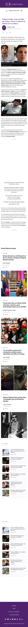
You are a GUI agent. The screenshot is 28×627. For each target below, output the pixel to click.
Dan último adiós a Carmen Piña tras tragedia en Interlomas (18, 491)
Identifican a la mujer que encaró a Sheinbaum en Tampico (16, 483)
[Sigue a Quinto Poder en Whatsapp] (5, 619)
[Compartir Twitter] (6, 32)
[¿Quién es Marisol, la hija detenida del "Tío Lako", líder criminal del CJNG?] (5, 468)
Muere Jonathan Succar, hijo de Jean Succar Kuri (18, 474)
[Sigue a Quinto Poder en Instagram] (12, 619)
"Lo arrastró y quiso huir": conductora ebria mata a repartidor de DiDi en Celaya (13, 352)
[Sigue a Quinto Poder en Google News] (21, 619)
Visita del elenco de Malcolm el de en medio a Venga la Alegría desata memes (14, 258)
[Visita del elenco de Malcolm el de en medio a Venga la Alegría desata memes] (14, 284)
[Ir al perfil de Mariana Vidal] (4, 27)
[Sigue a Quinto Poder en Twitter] (10, 619)
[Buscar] (6, 10)
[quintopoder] (14, 4)
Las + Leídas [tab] (5, 443)
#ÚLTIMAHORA (8, 182)
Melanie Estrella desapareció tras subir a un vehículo (17, 458)
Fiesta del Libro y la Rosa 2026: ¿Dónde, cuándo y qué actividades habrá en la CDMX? (14, 305)
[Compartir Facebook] (3, 32)
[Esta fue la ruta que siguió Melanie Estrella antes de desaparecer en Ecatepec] (5, 460)
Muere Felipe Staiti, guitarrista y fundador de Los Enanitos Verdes (14, 399)
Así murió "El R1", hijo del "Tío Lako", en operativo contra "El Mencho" (17, 451)
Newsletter (7, 227)
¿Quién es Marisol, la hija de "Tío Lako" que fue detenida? (18, 466)
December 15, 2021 (14, 204)
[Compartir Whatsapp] (10, 32)
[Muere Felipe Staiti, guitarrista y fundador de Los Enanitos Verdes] (14, 425)
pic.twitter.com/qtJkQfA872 (14, 198)
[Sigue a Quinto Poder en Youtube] (15, 619)
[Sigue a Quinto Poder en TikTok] (17, 619)
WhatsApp (16, 223)
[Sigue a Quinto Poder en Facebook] (8, 619)
